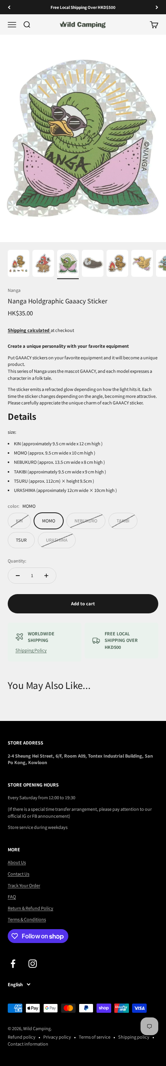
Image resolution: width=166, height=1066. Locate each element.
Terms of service (94, 1037)
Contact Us (18, 874)
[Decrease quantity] (17, 575)
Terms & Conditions (27, 919)
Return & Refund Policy (30, 908)
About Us (17, 862)
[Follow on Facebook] (13, 963)
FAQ (12, 896)
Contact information (28, 1044)
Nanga (14, 290)
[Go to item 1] (18, 264)
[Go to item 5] (117, 264)
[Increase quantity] (46, 575)
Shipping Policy (31, 650)
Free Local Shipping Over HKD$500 (83, 7)
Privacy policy (57, 1037)
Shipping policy (133, 1037)
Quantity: (17, 560)
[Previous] (9, 7)
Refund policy (22, 1037)
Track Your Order (24, 885)
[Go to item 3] (68, 264)
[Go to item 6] (142, 264)
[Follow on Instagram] (32, 963)
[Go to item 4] (92, 264)
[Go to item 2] (43, 264)
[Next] (157, 7)
